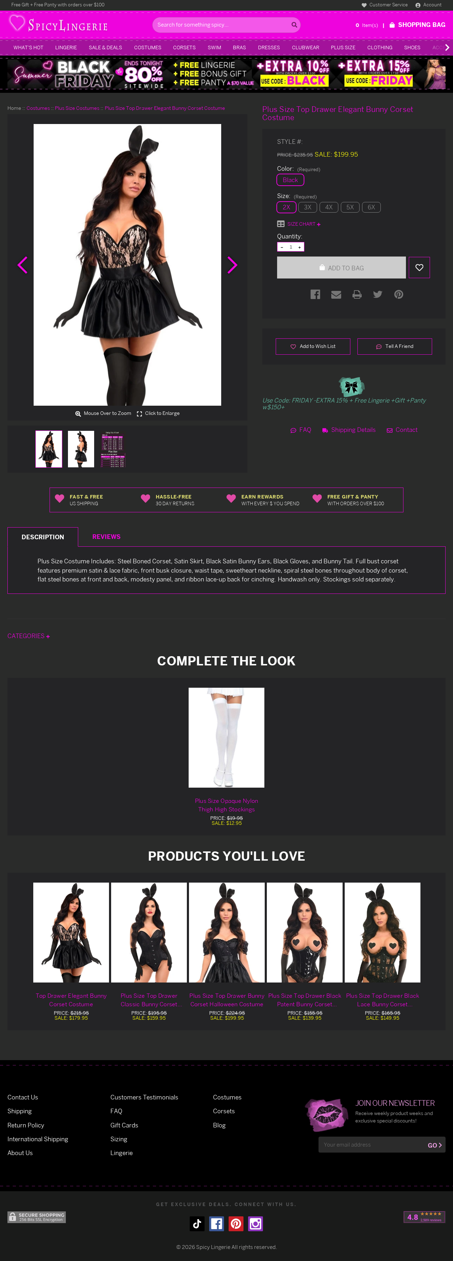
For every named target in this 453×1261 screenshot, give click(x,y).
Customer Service (388, 4)
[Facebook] (315, 294)
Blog (219, 1125)
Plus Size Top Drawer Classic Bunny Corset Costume (149, 1000)
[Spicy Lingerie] (78, 25)
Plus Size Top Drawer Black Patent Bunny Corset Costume (305, 1000)
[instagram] (255, 1223)
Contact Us (22, 1097)
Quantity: (290, 236)
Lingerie (66, 47)
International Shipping (37, 1139)
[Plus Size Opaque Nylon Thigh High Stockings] (226, 738)
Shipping (19, 1111)
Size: (297, 196)
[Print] (357, 294)
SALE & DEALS (105, 47)
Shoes (412, 47)
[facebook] (216, 1223)
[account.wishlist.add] (419, 267)
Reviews (106, 536)
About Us (20, 1152)
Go (432, 1145)
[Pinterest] (399, 294)
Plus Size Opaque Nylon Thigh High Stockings (226, 805)
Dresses (269, 47)
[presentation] (22, 265)
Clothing (379, 47)
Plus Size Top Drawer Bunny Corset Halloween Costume (226, 1000)
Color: (298, 168)
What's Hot (28, 47)
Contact (406, 429)
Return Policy (25, 1125)
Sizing (118, 1139)
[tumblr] (197, 1223)
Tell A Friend (398, 346)
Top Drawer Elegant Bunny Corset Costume (71, 1000)
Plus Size (343, 47)
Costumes (147, 47)
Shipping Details (353, 429)
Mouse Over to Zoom (107, 413)
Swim (214, 47)
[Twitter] (378, 294)
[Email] (336, 294)
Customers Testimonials (144, 1097)
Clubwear (305, 47)
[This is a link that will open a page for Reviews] (424, 1217)
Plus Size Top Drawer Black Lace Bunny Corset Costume (382, 1000)
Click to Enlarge (162, 413)
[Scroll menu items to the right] (439, 47)
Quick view (71, 932)
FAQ (304, 429)
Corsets (184, 47)
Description (43, 537)
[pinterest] (236, 1223)
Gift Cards (124, 1125)
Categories (26, 636)
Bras (239, 47)
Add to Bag (345, 268)
